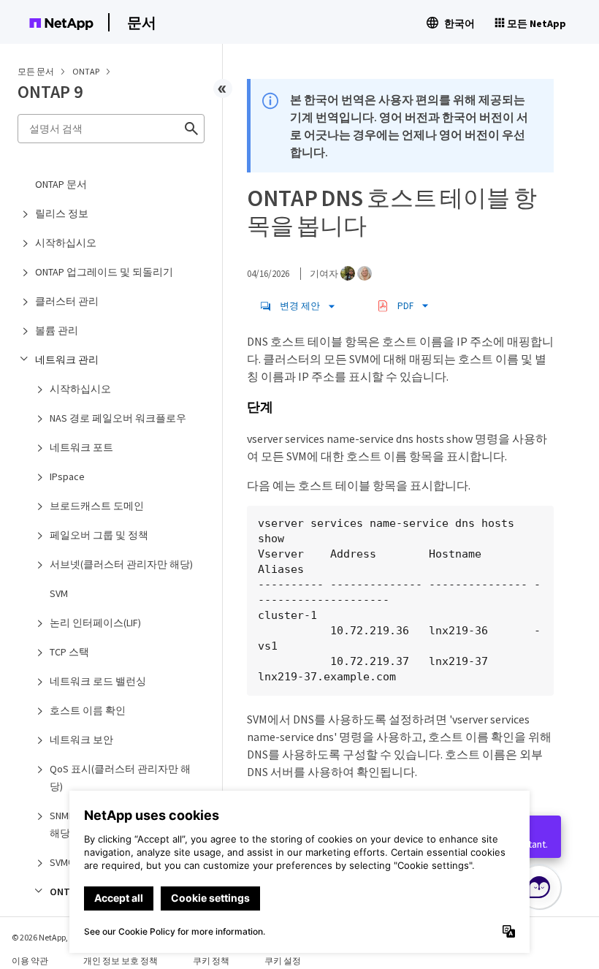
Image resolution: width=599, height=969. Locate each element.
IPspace (67, 476)
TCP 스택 (69, 651)
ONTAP (86, 71)
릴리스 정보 (61, 213)
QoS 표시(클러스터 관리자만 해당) (120, 777)
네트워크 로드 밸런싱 (98, 681)
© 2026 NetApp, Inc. (47, 937)
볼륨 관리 (56, 330)
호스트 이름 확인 (88, 710)
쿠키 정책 (211, 960)
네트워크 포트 (81, 447)
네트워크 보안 (81, 739)
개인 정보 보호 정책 (120, 960)
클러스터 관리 (67, 301)
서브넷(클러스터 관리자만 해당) (121, 564)
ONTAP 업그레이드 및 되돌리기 (104, 271)
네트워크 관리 (67, 359)
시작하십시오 (65, 242)
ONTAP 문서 (61, 184)
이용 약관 (30, 960)
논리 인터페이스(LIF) (95, 622)
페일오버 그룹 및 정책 (99, 535)
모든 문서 (36, 71)
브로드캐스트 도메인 (97, 505)
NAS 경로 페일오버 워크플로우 (118, 418)
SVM (59, 593)
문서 (141, 22)
